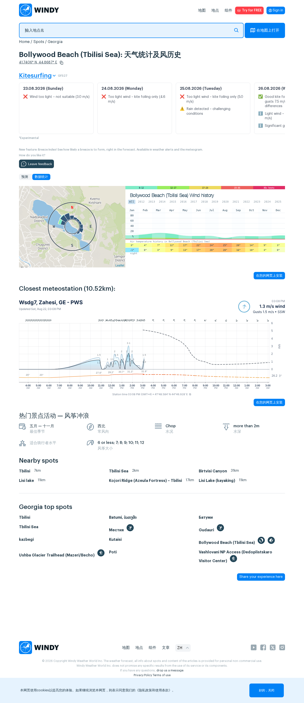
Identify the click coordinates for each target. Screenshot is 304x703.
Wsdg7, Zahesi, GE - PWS (51, 302)
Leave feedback (40, 164)
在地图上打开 (267, 30)
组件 (228, 10)
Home (24, 42)
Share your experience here (261, 577)
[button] (61, 62)
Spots (38, 42)
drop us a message (170, 670)
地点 (215, 10)
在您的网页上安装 (269, 275)
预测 (24, 177)
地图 (202, 10)
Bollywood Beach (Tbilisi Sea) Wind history (172, 195)
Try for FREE (252, 10)
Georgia (55, 42)
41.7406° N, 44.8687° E (38, 62)
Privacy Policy (143, 675)
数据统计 (41, 177)
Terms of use (162, 675)
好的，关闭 (266, 690)
